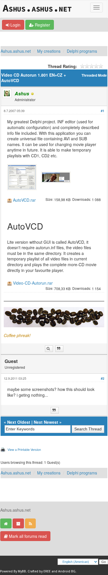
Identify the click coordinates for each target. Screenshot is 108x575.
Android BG (66, 571)
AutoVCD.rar (24, 200)
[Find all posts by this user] (49, 348)
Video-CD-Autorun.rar (33, 283)
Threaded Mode (94, 75)
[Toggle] (96, 7)
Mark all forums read (27, 536)
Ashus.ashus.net (16, 51)
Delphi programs (82, 51)
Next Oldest (18, 422)
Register (42, 25)
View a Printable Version (24, 449)
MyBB (22, 571)
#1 (102, 111)
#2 (102, 378)
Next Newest (46, 422)
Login (14, 25)
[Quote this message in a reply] (59, 348)
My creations (48, 51)
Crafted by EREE (39, 571)
